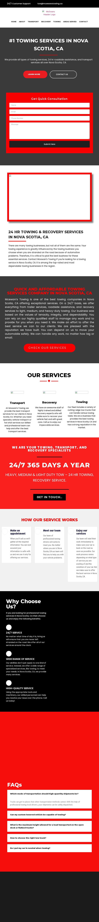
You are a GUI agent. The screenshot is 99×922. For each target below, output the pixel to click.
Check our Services (47, 347)
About (22, 22)
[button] (49, 497)
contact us (62, 74)
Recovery (46, 22)
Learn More (34, 74)
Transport (33, 22)
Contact (83, 22)
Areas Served (70, 22)
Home (13, 22)
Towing (57, 22)
